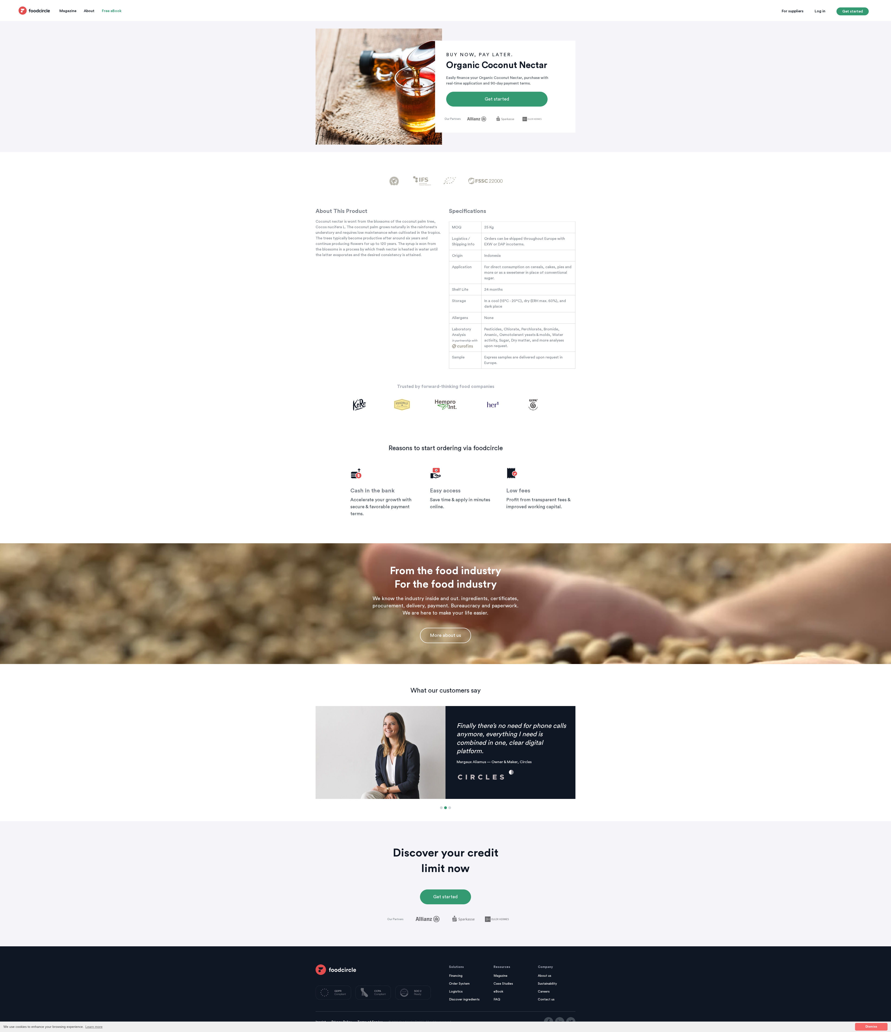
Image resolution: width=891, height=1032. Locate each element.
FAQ (497, 999)
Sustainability (547, 983)
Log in (820, 11)
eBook (498, 991)
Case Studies (503, 983)
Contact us (546, 999)
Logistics (456, 991)
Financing (455, 975)
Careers (544, 991)
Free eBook (112, 11)
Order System (459, 983)
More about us (445, 635)
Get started (852, 11)
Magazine (67, 11)
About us (544, 975)
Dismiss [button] (871, 1026)
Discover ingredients (464, 999)
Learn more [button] (94, 1027)
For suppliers (793, 11)
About (89, 11)
